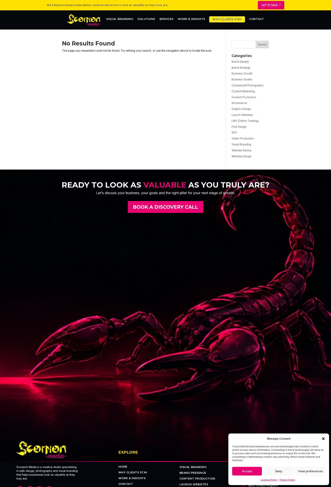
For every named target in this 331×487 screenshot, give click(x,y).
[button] (323, 439)
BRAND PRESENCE (192, 473)
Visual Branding (120, 19)
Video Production (243, 138)
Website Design (242, 156)
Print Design (239, 126)
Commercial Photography (248, 85)
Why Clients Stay (227, 19)
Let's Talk (270, 5)
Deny (278, 471)
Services (166, 19)
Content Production (244, 97)
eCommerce (239, 103)
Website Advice (242, 150)
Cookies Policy (269, 479)
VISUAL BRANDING (193, 467)
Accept (247, 471)
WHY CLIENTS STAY (132, 472)
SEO (234, 132)
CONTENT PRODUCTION (197, 478)
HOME (122, 466)
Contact (256, 19)
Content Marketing (243, 91)
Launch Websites (242, 114)
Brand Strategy (241, 67)
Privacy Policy (287, 479)
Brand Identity (240, 61)
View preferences (310, 471)
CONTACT (125, 484)
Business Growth (242, 73)
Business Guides (242, 79)
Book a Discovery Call (165, 207)
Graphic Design (241, 108)
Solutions (146, 19)
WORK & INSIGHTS (191, 19)
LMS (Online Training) (245, 120)
